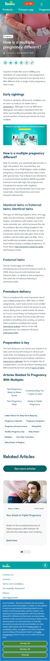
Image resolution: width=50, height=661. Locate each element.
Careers (6, 579)
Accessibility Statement (14, 589)
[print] (27, 63)
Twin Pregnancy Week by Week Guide (14, 392)
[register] (42, 4)
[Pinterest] (16, 63)
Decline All (25, 649)
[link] (25, 135)
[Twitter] (5, 63)
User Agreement (10, 598)
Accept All (25, 644)
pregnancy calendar (13, 361)
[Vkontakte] (21, 63)
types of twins (38, 368)
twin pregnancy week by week (29, 247)
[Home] (9, 3)
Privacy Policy (33, 627)
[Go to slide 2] (24, 551)
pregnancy (8, 107)
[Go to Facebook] (45, 565)
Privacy (6, 593)
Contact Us (8, 575)
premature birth (10, 333)
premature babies (11, 326)
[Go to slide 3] (26, 551)
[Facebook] (11, 63)
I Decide (25, 655)
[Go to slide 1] (22, 551)
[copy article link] (32, 63)
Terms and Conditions (13, 584)
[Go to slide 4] (28, 551)
